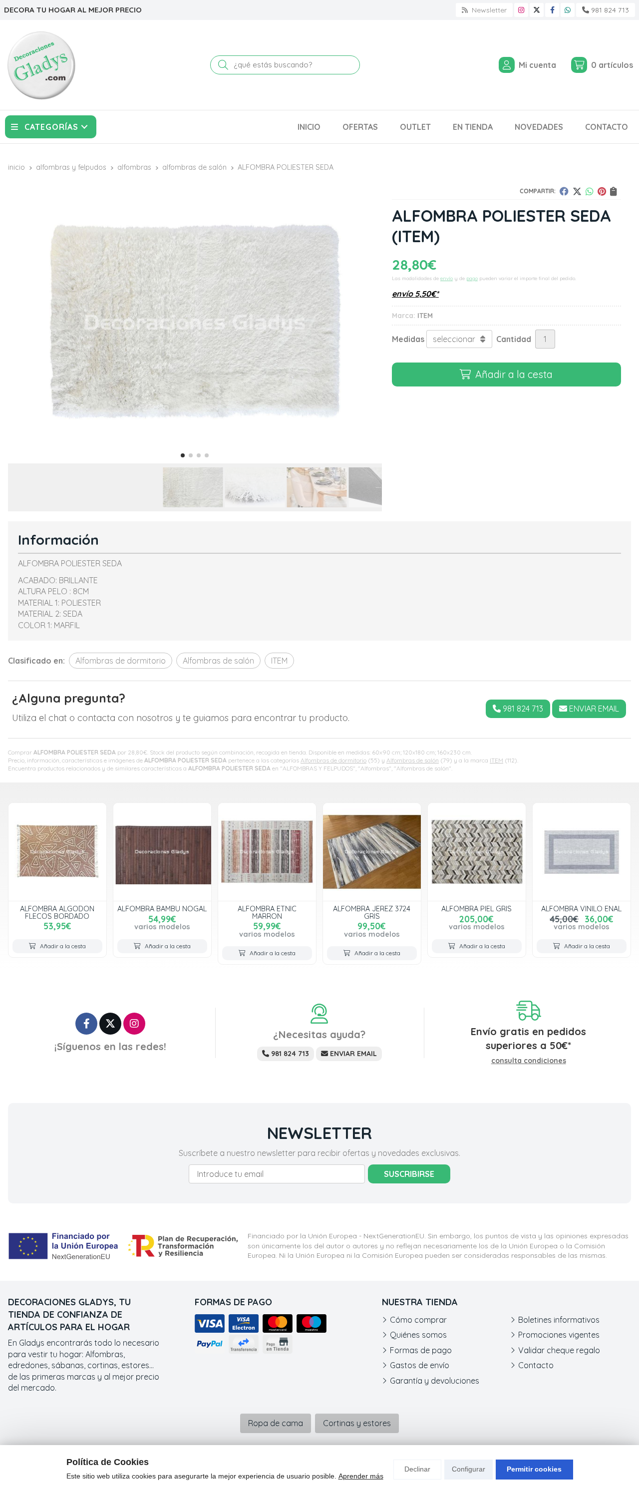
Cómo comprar (418, 1320)
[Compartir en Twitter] (577, 191)
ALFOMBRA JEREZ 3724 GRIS (371, 912)
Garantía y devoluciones (434, 1381)
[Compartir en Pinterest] (602, 191)
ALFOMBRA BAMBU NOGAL (162, 908)
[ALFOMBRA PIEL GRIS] (477, 852)
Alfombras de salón (412, 760)
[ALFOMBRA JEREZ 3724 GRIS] (372, 852)
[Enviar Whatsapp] (568, 9)
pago (472, 278)
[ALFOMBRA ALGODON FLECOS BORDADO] (57, 852)
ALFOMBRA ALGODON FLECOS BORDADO (57, 912)
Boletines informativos (559, 1320)
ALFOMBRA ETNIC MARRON (267, 912)
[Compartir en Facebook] (564, 191)
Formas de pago (421, 1350)
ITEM (496, 760)
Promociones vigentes (559, 1335)
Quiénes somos (418, 1335)
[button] (183, 455)
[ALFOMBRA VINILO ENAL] (582, 852)
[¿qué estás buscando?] (285, 64)
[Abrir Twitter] (536, 9)
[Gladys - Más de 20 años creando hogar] (41, 65)
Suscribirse (409, 1174)
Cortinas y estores (357, 1423)
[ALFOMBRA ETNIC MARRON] (267, 852)
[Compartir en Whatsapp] (590, 191)
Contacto (536, 1365)
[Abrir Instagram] (521, 9)
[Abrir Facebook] (552, 9)
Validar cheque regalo (559, 1350)
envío (446, 278)
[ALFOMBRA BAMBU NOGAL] (162, 852)
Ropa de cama (275, 1423)
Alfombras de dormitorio (333, 760)
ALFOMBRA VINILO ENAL (581, 908)
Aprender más (360, 1476)
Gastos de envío (419, 1365)
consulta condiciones (528, 1061)
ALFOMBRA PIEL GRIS (476, 908)
